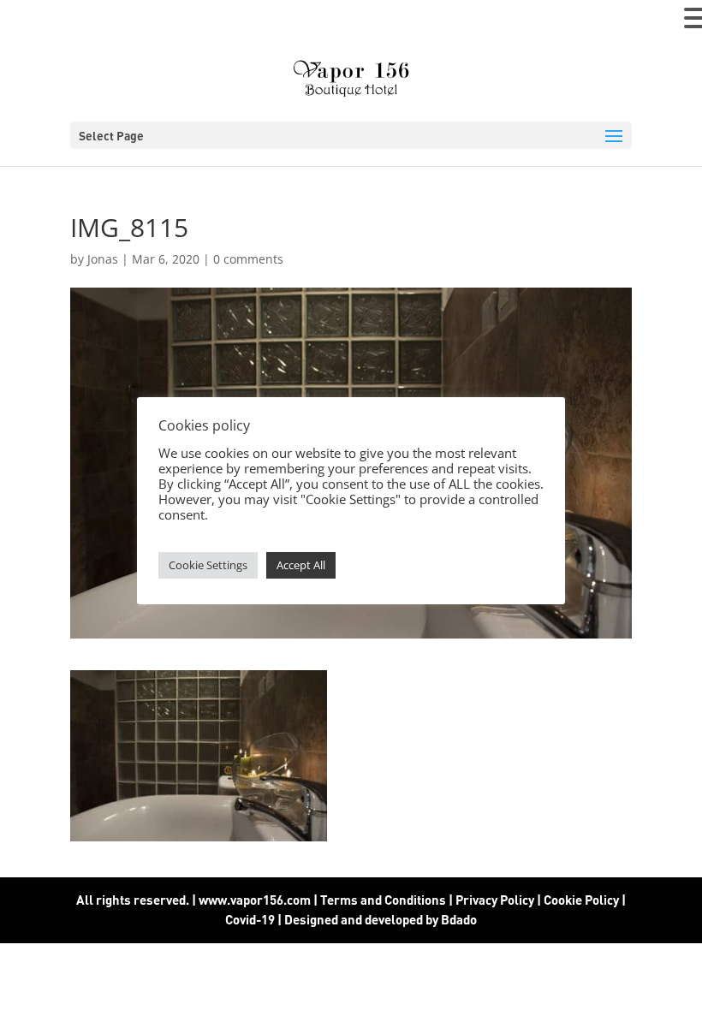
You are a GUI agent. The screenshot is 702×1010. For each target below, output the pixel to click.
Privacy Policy (494, 899)
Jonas (102, 259)
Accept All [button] (301, 565)
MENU (39, 21)
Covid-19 (251, 919)
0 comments (248, 259)
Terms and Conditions (383, 899)
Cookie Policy (581, 899)
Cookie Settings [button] (208, 565)
